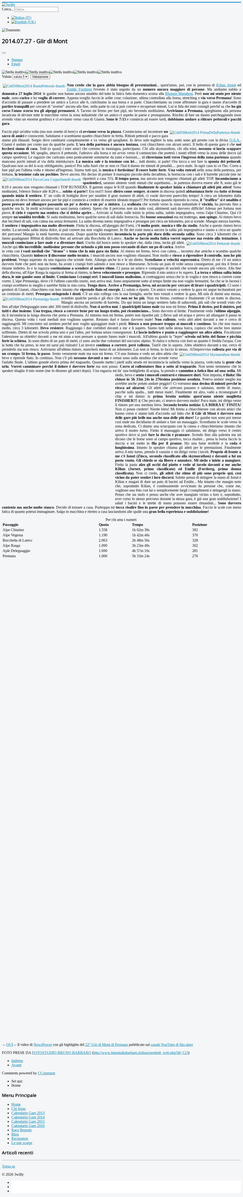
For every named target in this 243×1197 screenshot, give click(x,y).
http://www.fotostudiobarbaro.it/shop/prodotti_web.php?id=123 (140, 1053)
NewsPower (42, 1045)
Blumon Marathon (179, 94)
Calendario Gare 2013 (28, 1113)
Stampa (17, 60)
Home (16, 1104)
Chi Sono (18, 1109)
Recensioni (19, 1139)
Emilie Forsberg (79, 89)
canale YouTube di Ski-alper (172, 1045)
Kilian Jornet (226, 85)
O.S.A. (234, 140)
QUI (9, 1045)
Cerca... (8, 9)
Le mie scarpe (21, 1143)
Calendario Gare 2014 (28, 1117)
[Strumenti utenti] (4, 53)
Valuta (6, 76)
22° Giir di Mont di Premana (106, 1045)
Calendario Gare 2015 (28, 1121)
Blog (15, 1134)
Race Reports (21, 1130)
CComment (46, 1073)
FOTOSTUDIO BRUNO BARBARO (61, 1053)
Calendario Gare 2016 (28, 1126)
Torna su (8, 1166)
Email (15, 64)
